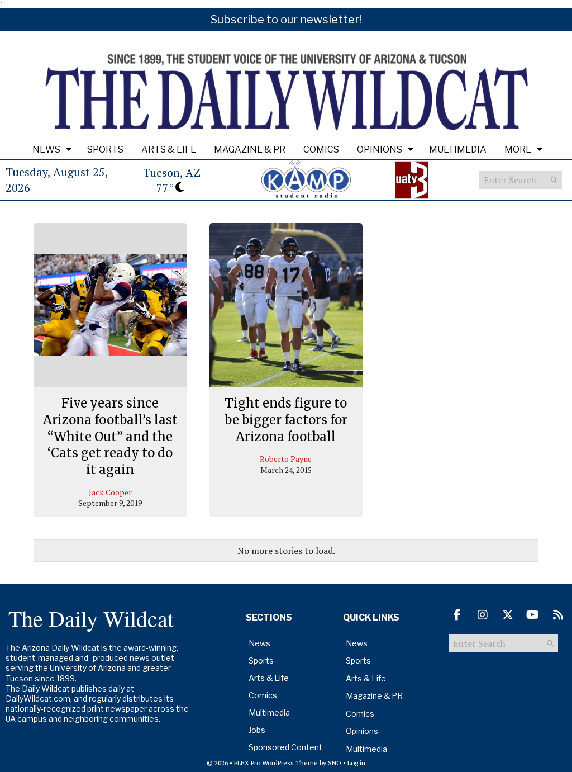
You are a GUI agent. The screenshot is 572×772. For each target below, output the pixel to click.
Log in (356, 763)
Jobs (257, 730)
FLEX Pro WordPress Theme (276, 763)
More (517, 149)
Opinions (379, 149)
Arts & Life (168, 149)
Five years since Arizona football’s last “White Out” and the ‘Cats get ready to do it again (110, 436)
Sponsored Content (285, 747)
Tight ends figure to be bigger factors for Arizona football (286, 419)
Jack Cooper (110, 492)
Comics (321, 149)
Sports (105, 149)
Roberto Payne (286, 458)
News (46, 149)
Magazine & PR (249, 149)
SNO (334, 763)
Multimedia (458, 149)
